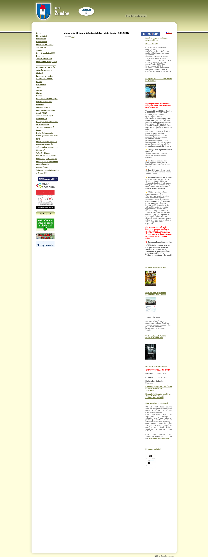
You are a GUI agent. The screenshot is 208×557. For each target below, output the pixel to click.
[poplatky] (45, 246)
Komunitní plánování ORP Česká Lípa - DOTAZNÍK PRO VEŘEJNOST (158, 388)
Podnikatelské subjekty (45, 110)
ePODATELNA (45, 214)
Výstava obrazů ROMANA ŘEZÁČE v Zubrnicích (155, 337)
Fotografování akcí (152, 449)
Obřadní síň (41, 84)
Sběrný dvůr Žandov (44, 70)
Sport (38, 87)
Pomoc (39, 96)
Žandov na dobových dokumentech (44, 117)
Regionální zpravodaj (44, 133)
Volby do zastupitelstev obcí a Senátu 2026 (47, 171)
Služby (39, 93)
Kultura (39, 82)
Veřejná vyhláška (42, 153)
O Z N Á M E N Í (151, 44)
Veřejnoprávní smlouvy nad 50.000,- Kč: (47, 148)
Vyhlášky (39, 50)
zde (73, 37)
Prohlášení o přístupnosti (46, 62)
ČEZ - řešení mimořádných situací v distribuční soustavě (47, 101)
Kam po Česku (42, 167)
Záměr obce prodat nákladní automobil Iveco (156, 39)
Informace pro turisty (44, 76)
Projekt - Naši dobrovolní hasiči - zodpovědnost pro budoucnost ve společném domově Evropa (47, 160)
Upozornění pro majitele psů (156, 403)
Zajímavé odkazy (43, 107)
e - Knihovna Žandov (44, 79)
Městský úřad (41, 36)
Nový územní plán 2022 (45, 53)
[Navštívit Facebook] (150, 34)
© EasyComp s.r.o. (166, 556)
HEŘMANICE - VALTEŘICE (46, 67)
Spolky (39, 90)
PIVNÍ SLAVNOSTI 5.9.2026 (155, 268)
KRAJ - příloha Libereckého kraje (47, 137)
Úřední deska (41, 42)
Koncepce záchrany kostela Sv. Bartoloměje (47, 123)
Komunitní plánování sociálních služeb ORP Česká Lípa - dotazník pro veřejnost (158, 396)
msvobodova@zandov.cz (159, 438)
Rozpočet (40, 56)
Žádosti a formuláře (44, 59)
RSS (156, 556)
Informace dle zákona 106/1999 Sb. (44, 46)
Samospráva (41, 39)
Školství (39, 73)
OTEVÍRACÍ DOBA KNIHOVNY (157, 366)
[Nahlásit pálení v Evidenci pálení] (45, 239)
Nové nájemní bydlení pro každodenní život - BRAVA (155, 293)
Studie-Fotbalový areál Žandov (45, 128)
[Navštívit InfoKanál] (45, 230)
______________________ (46, 64)
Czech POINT (41, 113)
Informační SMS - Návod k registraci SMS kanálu (46, 143)
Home (38, 33)
